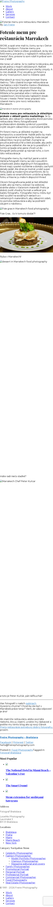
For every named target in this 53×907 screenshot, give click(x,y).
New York (11, 843)
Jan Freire (9, 24)
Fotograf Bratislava (10, 752)
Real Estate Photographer (20, 882)
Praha (9, 835)
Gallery (10, 11)
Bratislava (11, 832)
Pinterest (18, 742)
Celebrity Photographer (19, 853)
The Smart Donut (16, 785)
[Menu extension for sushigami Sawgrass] (7, 791)
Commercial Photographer (21, 877)
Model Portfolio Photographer (28, 858)
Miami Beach (13, 840)
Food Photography (22, 750)
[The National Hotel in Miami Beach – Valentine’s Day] (7, 764)
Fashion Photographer (18, 855)
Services (10, 14)
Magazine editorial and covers (28, 864)
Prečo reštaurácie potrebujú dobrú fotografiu (26, 727)
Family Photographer (18, 866)
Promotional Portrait (17, 869)
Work (9, 6)
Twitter (29, 742)
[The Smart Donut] (7, 779)
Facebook (5, 742)
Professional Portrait (17, 874)
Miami (9, 837)
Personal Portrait (15, 872)
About (9, 9)
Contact (10, 17)
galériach (31, 703)
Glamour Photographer (24, 861)
